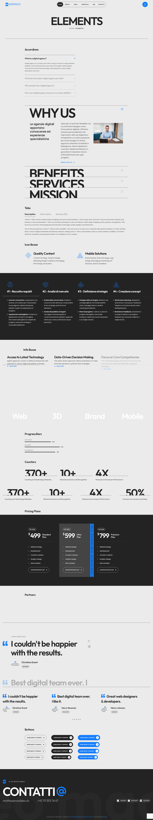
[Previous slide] (89, 641)
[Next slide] (89, 646)
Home (72, 28)
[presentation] (73, 719)
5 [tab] (80, 719)
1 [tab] (73, 719)
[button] (38, 570)
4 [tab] (78, 719)
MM (105, 817)
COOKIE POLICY (75, 817)
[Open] (145, 4)
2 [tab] (74, 719)
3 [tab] (76, 719)
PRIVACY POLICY (88, 817)
